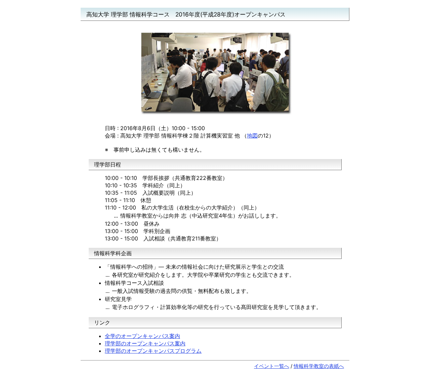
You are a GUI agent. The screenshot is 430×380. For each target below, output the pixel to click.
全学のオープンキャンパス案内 (142, 336)
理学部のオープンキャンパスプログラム (153, 350)
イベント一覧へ (271, 366)
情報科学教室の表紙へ (319, 366)
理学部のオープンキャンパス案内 (145, 343)
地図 (252, 135)
